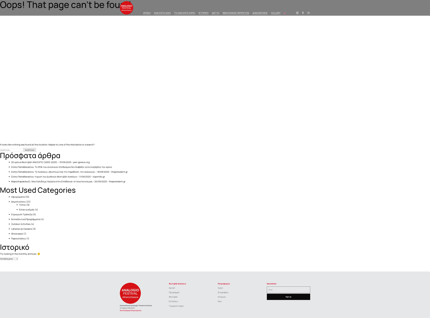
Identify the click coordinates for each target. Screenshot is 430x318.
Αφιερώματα (18, 196)
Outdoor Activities (20, 224)
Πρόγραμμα (174, 292)
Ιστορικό (222, 296)
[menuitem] (285, 13)
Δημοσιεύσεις (18, 201)
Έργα (220, 288)
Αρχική (172, 288)
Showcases (17, 233)
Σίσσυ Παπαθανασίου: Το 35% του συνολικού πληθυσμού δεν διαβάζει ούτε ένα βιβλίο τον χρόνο (61, 167)
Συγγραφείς (223, 292)
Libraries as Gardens (21, 228)
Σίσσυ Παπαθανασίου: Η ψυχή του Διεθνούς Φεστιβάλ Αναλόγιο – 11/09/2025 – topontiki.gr (58, 176)
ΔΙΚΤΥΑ (215, 13)
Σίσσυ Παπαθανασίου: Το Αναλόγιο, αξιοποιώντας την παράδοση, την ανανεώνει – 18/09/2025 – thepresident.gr (69, 171)
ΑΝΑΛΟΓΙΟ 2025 (162, 13)
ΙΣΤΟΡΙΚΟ (204, 13)
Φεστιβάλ (173, 296)
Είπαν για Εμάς (26, 209)
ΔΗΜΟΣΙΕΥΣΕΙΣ (260, 13)
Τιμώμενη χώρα (176, 306)
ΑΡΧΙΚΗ (147, 13)
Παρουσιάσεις (18, 238)
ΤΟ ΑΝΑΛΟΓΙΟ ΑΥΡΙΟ (184, 13)
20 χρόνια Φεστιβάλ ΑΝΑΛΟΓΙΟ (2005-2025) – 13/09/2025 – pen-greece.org (50, 162)
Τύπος (22, 204)
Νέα (219, 301)
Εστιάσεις (173, 301)
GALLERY (275, 13)
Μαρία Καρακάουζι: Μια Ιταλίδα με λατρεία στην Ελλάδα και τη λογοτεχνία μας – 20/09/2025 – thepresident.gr (68, 181)
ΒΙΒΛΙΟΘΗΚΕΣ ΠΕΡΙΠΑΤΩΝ (236, 13)
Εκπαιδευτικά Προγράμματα (25, 219)
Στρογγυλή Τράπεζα (21, 214)
